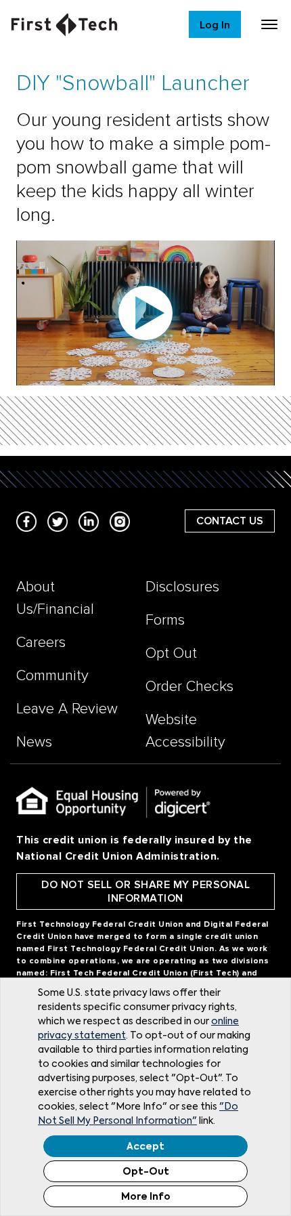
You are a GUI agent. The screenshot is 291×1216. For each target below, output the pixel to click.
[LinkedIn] (89, 520)
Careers (41, 642)
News (34, 742)
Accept (145, 1147)
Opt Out (171, 653)
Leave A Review (67, 709)
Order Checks (189, 686)
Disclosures (182, 587)
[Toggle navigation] (269, 24)
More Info (146, 1197)
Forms (165, 620)
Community (52, 676)
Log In (215, 25)
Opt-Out (145, 1172)
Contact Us (229, 521)
